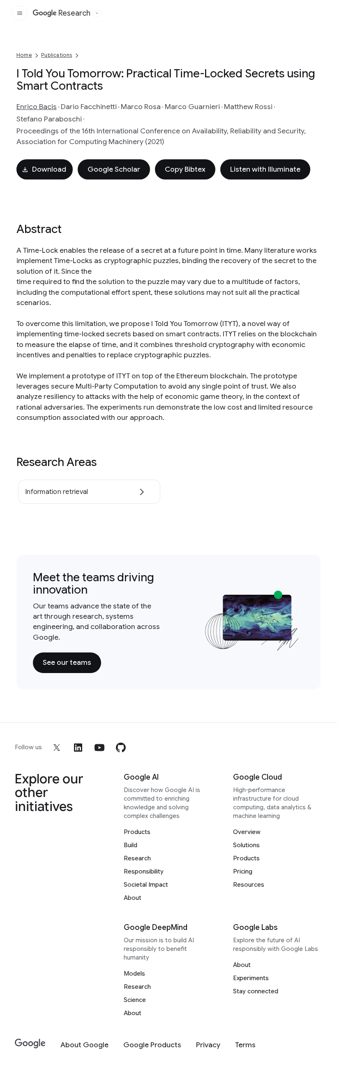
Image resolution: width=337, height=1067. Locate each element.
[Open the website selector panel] (97, 13)
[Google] (30, 1044)
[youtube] (99, 747)
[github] (121, 747)
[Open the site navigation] (20, 13)
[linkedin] (78, 747)
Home (24, 55)
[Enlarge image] (291, 643)
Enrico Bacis (36, 106)
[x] (57, 747)
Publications (56, 55)
